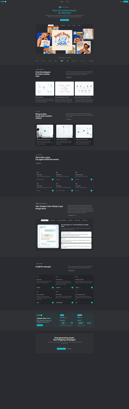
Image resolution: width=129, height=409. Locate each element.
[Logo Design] (53, 287)
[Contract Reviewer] (53, 302)
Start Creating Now (64, 19)
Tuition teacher (84, 220)
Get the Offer (40, 325)
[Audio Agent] (91, 190)
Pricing (67, 1)
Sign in (121, 1)
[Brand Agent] (53, 179)
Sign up (125, 1)
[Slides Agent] (72, 190)
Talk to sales (69, 348)
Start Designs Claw (71, 215)
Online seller (70, 220)
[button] (64, 7)
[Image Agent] (72, 179)
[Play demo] (64, 40)
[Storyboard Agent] (91, 179)
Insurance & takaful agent (61, 220)
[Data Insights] (72, 302)
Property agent (52, 220)
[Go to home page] (3, 1)
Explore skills (71, 270)
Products (61, 1)
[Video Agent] (53, 190)
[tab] (51, 25)
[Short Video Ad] (72, 287)
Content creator (77, 220)
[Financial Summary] (92, 287)
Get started (68, 77)
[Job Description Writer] (92, 302)
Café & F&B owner (45, 220)
